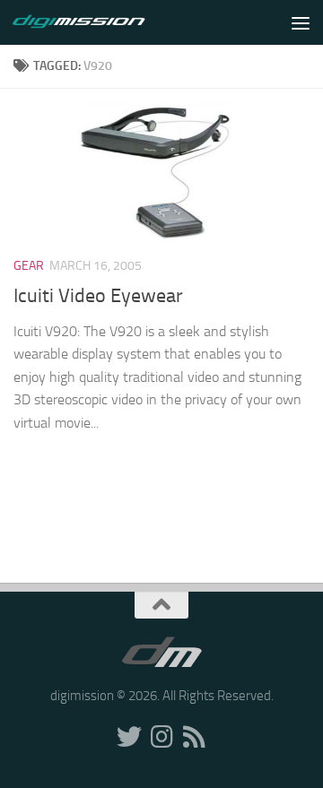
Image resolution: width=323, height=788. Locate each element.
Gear (28, 265)
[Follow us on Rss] (193, 736)
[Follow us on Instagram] (161, 736)
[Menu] (300, 22)
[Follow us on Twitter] (129, 736)
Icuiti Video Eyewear (98, 295)
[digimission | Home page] (101, 22)
